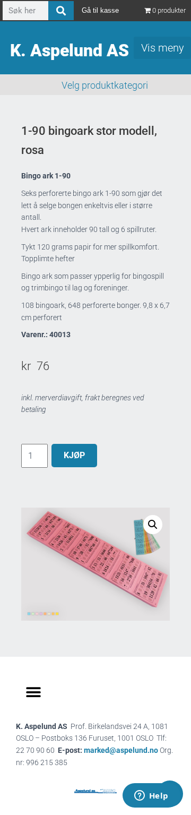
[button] (152, 524)
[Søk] (61, 10)
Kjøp (74, 455)
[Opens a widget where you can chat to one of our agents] (151, 796)
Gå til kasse (100, 10)
